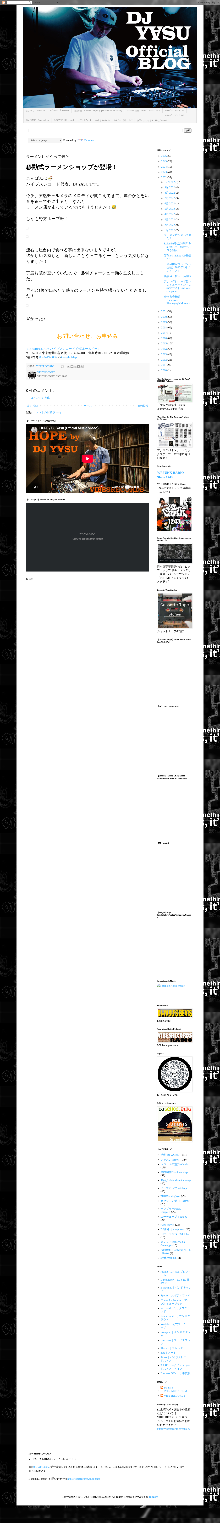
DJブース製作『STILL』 (175, 1234)
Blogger (153, 1496)
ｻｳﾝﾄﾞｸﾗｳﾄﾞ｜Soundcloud (38, 120)
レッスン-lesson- (170, 1159)
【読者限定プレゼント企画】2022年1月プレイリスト (177, 267)
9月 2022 (169, 187)
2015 (164, 343)
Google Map (69, 357)
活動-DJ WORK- (170, 1154)
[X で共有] (75, 366)
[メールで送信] (68, 366)
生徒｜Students (102, 120)
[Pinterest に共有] (82, 366)
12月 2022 (170, 182)
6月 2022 (169, 203)
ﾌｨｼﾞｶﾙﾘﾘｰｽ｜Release (59, 110)
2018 (164, 327)
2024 (164, 166)
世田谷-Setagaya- (170, 1196)
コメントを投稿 (40, 397)
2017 (164, 332)
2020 (164, 316)
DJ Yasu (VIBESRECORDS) (175, 1389)
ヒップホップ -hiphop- (174, 1188)
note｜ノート (168, 1352)
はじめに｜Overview (35, 110)
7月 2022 (169, 198)
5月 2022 (169, 208)
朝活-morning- (169, 1257)
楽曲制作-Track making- (174, 1172)
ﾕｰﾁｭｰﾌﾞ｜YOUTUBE (174, 115)
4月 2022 (169, 214)
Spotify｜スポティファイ (175, 1295)
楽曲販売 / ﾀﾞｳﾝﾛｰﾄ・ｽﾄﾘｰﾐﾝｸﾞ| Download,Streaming (98, 110)
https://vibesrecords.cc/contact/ (173, 1428)
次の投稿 (32, 405)
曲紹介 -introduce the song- (176, 1180)
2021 (164, 311)
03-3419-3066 (48, 357)
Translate (89, 140)
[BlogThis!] (72, 366)
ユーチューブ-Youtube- (174, 1216)
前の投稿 (142, 405)
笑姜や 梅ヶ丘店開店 (177, 276)
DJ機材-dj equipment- (173, 1229)
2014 (164, 349)
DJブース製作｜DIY (123, 120)
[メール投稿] (62, 366)
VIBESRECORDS (174, 1395)
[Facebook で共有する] (78, 366)
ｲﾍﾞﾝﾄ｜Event (84, 120)
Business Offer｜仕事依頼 (175, 1373)
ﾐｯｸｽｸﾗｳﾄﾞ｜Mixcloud (64, 120)
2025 (164, 161)
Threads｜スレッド (172, 1348)
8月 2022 (169, 192)
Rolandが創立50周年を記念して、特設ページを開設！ (177, 246)
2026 (164, 155)
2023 (164, 172)
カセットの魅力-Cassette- (175, 1200)
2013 (164, 354)
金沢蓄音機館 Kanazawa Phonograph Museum (177, 300)
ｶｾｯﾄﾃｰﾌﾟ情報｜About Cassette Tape (143, 110)
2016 (164, 338)
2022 (164, 177)
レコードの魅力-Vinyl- (174, 1164)
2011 (164, 364)
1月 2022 (169, 230)
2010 (164, 370)
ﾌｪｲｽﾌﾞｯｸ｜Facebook (174, 110)
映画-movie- (167, 1224)
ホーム (88, 405)
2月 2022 (169, 224)
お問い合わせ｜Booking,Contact (152, 120)
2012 (164, 359)
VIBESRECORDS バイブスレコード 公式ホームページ (63, 348)
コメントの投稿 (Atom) (47, 412)
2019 (164, 322)
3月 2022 (169, 219)
